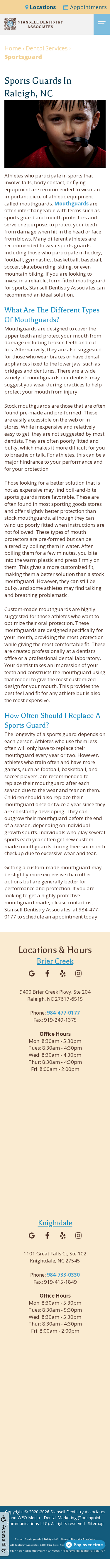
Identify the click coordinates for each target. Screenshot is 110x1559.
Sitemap (96, 1523)
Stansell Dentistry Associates (77, 1511)
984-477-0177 (63, 1012)
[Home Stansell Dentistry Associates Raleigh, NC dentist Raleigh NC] (33, 24)
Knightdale (55, 1223)
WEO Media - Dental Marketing (47, 1517)
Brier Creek (55, 961)
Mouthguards (71, 203)
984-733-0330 (63, 1274)
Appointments (88, 7)
